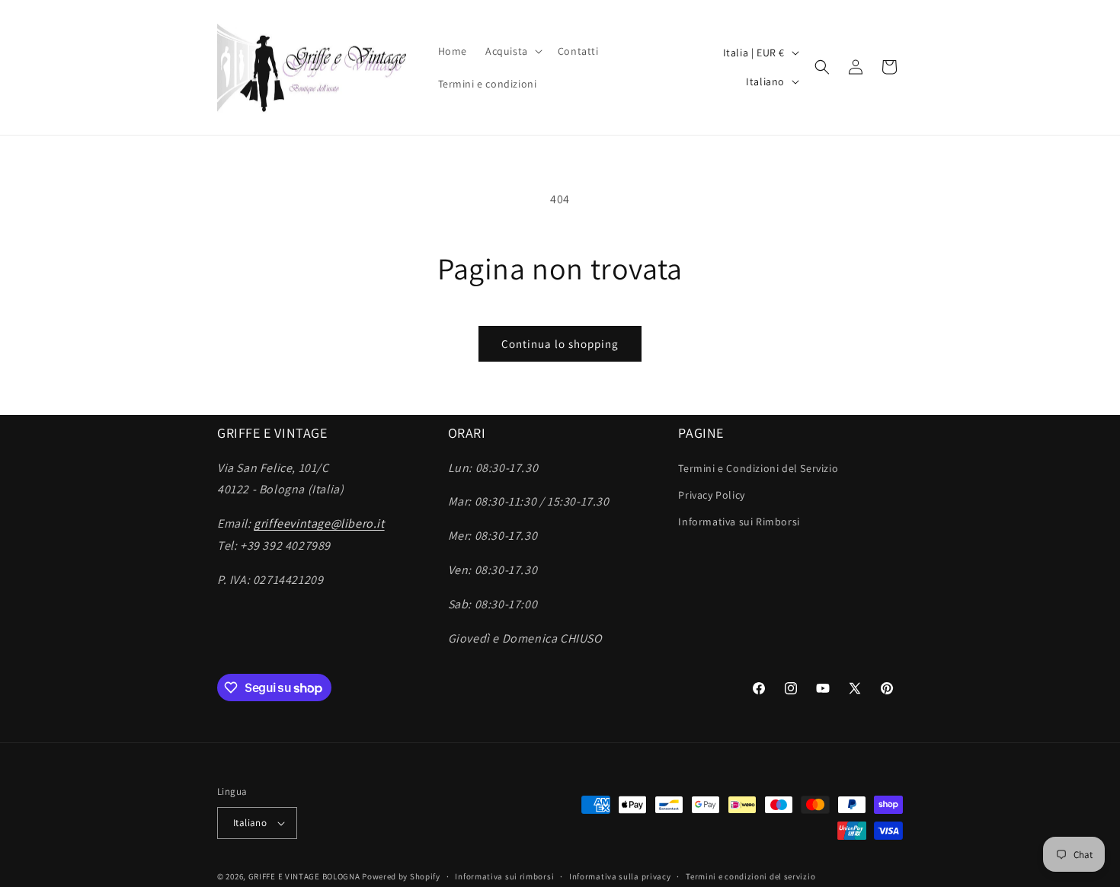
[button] (512, 51)
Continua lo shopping (560, 344)
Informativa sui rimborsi (504, 876)
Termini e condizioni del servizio (750, 876)
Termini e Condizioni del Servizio (758, 468)
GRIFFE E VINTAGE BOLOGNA (304, 876)
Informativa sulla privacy (620, 876)
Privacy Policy (711, 495)
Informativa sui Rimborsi (738, 521)
